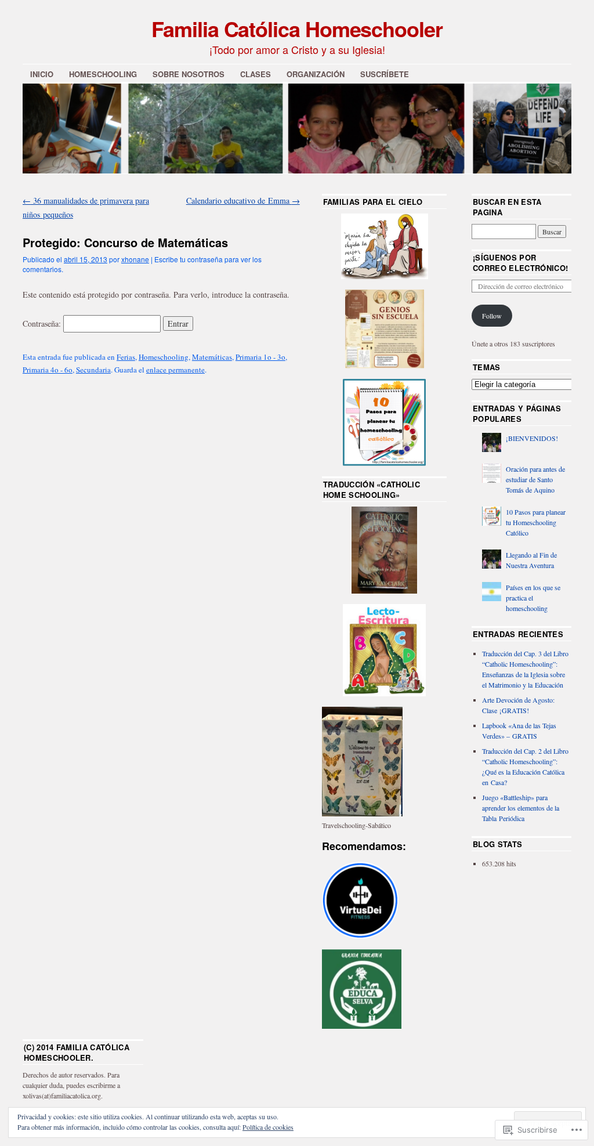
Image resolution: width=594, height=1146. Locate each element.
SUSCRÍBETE (384, 73)
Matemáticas (212, 357)
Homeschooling (164, 357)
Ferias (126, 357)
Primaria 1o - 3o (260, 357)
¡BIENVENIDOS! (532, 438)
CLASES (255, 73)
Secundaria (93, 369)
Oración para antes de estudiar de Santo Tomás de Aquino (535, 479)
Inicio (41, 73)
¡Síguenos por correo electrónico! (520, 262)
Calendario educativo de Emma (243, 200)
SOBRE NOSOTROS (188, 73)
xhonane (135, 259)
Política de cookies (268, 1126)
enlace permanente (175, 369)
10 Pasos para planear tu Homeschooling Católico (536, 522)
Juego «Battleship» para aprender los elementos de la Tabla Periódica (520, 808)
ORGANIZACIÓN (316, 73)
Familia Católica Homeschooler (297, 28)
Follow (492, 315)
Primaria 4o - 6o (48, 369)
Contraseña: (43, 323)
